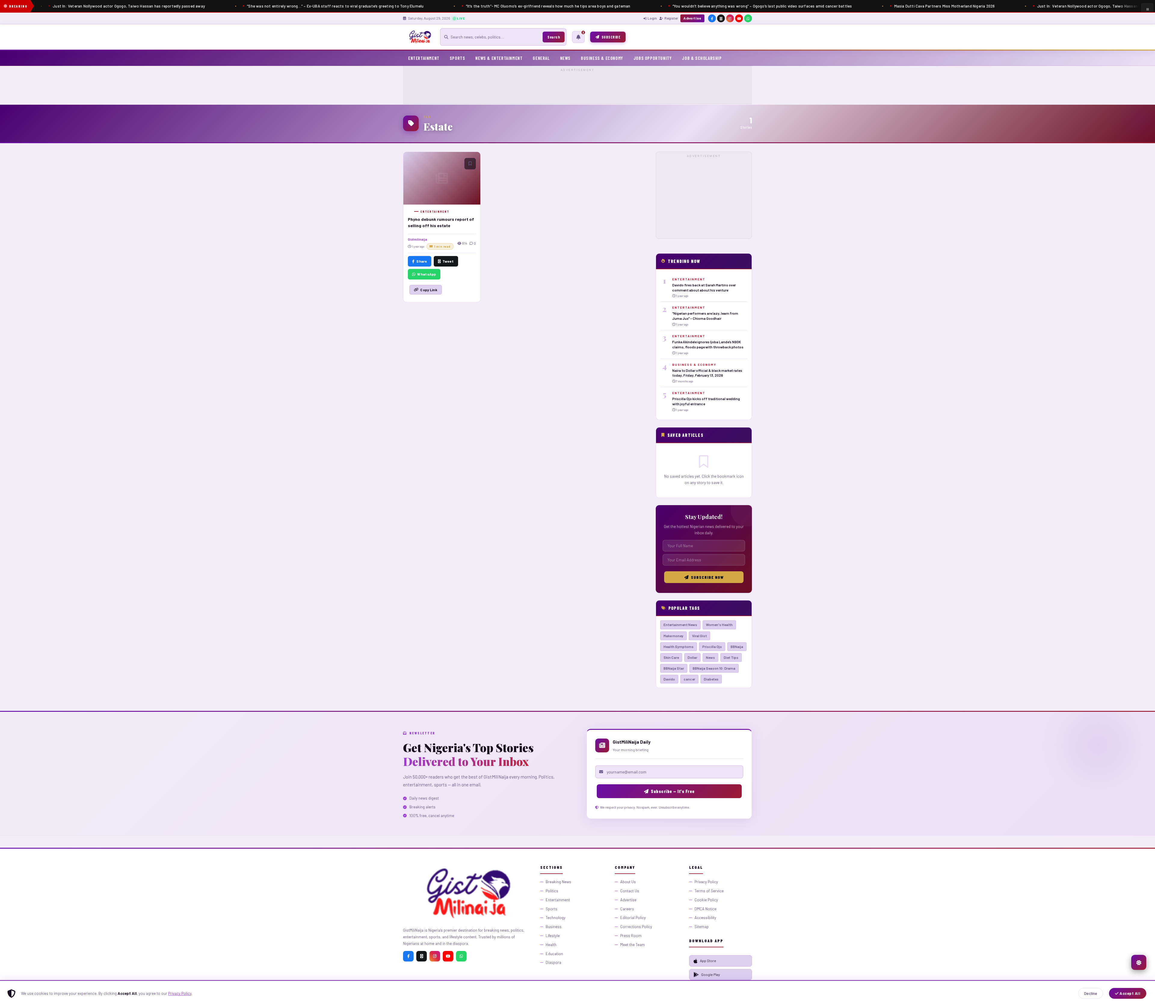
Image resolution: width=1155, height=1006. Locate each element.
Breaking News (558, 881)
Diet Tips (731, 657)
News (565, 58)
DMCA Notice (705, 908)
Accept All (1130, 993)
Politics (552, 890)
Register (671, 18)
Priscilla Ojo (712, 646)
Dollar (692, 657)
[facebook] (712, 18)
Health (551, 944)
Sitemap (702, 926)
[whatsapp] (748, 18)
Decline (1090, 993)
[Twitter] (421, 956)
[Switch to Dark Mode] (1138, 962)
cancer (689, 679)
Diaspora (553, 962)
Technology (555, 917)
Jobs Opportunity (652, 58)
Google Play (710, 974)
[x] (721, 18)
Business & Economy (602, 58)
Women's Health (719, 624)
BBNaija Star (674, 668)
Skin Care (671, 657)
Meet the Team (632, 944)
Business (554, 926)
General (541, 58)
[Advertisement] (577, 86)
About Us (628, 881)
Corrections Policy (636, 926)
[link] (703, 287)
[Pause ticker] (1147, 9)
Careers (627, 908)
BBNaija (737, 646)
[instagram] (730, 18)
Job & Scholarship (702, 58)
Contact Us (629, 890)
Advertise (692, 18)
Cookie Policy (706, 899)
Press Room (631, 935)
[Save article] (470, 163)
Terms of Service (709, 890)
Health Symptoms (679, 646)
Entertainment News (680, 624)
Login (652, 18)
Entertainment (423, 58)
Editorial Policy (633, 917)
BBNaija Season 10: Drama (714, 668)
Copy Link (428, 290)
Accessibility (705, 917)
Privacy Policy (179, 993)
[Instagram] (435, 956)
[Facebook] (408, 956)
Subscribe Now (707, 577)
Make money (673, 636)
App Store (708, 960)
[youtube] (739, 18)
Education (554, 953)
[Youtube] (448, 956)
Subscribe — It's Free (673, 791)
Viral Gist (699, 636)
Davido (669, 679)
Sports (457, 58)
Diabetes (711, 679)
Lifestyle (553, 935)
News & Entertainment (498, 58)
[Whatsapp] (461, 956)
